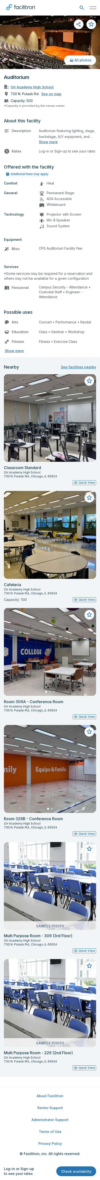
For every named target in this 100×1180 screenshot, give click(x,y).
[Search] (81, 8)
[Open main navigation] (92, 7)
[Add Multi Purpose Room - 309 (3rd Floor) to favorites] (89, 849)
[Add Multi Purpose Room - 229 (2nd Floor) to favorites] (89, 966)
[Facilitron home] (21, 10)
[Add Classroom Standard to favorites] (89, 381)
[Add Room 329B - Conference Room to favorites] (89, 732)
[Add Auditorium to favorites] (91, 24)
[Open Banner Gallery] (50, 42)
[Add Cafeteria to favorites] (89, 498)
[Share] (78, 24)
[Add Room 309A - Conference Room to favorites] (89, 615)
